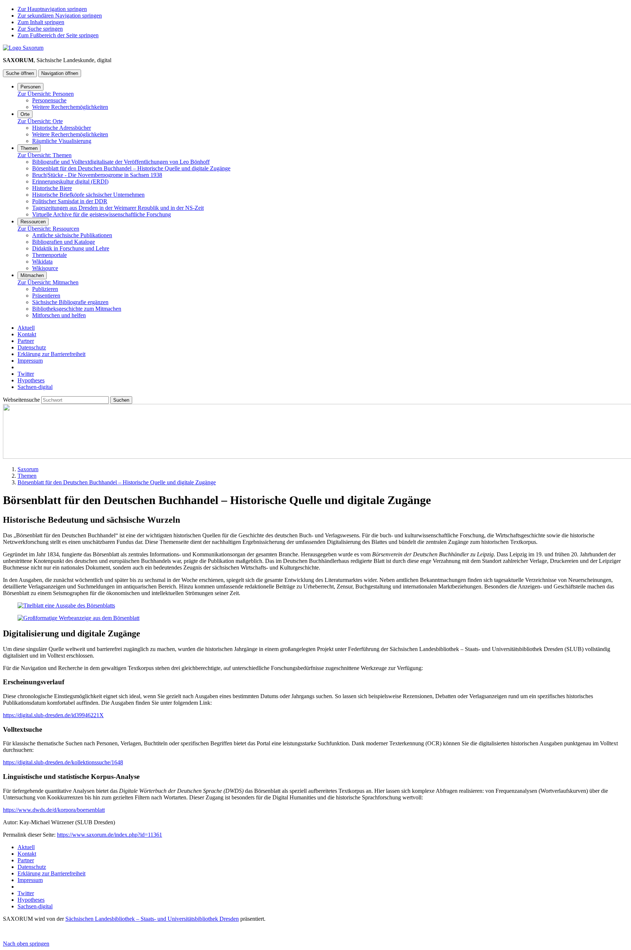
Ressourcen (33, 221)
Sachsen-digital (35, 387)
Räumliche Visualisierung (61, 141)
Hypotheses (31, 380)
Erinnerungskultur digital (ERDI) (70, 181)
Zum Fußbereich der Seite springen (58, 35)
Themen (29, 148)
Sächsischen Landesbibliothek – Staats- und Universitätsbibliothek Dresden (152, 919)
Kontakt (27, 334)
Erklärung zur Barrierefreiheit (51, 354)
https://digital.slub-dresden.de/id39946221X (53, 715)
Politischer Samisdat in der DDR (69, 201)
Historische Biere (52, 188)
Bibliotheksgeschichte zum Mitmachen (76, 309)
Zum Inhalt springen (41, 22)
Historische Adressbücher (61, 128)
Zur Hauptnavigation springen (52, 9)
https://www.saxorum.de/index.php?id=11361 (109, 835)
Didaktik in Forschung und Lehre (70, 248)
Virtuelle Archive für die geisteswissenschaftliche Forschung (101, 214)
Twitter (26, 374)
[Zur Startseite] (23, 48)
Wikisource (45, 268)
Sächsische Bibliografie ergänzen (70, 302)
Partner (26, 341)
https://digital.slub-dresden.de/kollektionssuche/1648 (63, 762)
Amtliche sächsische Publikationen (72, 235)
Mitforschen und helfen (59, 315)
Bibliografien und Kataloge (63, 242)
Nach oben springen (26, 943)
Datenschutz (32, 347)
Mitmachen (32, 275)
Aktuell (26, 328)
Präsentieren (46, 295)
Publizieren (45, 289)
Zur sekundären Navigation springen (60, 15)
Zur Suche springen (40, 29)
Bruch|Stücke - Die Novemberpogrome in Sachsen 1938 (97, 175)
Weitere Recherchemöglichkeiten (70, 107)
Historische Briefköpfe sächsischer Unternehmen (88, 195)
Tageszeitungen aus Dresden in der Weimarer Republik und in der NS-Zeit (118, 208)
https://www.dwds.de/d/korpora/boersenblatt (54, 810)
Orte (25, 114)
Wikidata (42, 261)
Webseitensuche (22, 400)
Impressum (30, 360)
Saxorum (28, 469)
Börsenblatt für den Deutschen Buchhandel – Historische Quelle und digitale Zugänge (131, 168)
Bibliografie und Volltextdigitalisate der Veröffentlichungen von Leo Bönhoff (121, 162)
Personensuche (49, 100)
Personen (30, 87)
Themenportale (49, 255)
